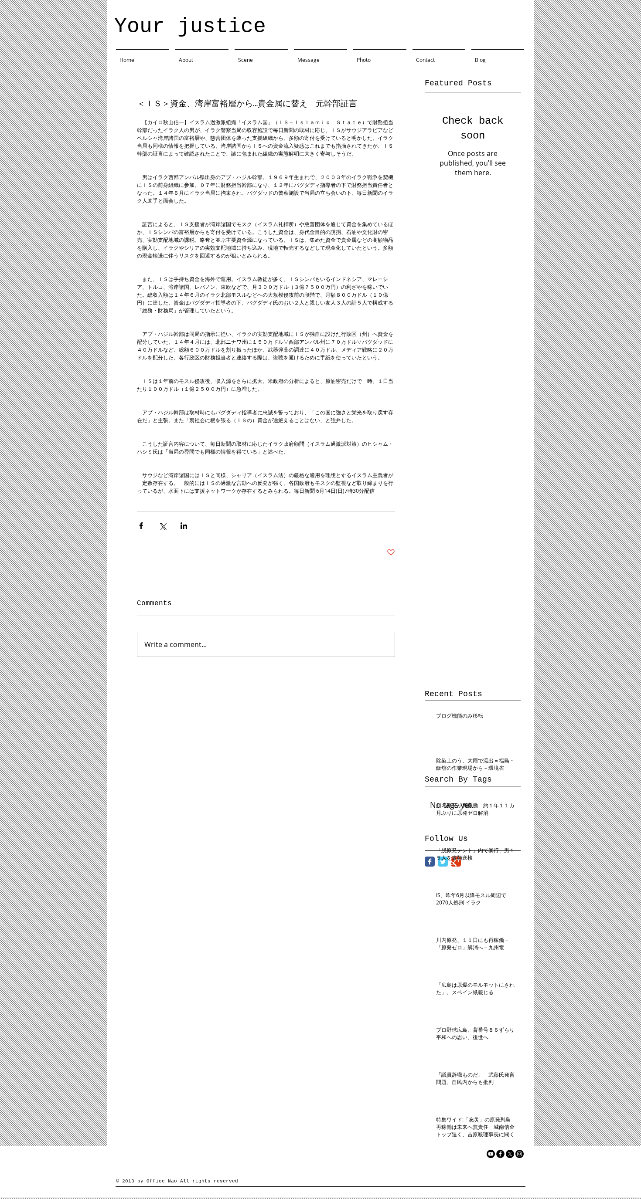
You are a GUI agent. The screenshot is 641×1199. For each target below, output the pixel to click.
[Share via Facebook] (141, 526)
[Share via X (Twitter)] (162, 526)
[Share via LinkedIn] (184, 526)
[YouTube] (491, 1154)
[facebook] (500, 1154)
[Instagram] (519, 1154)
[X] (510, 1154)
